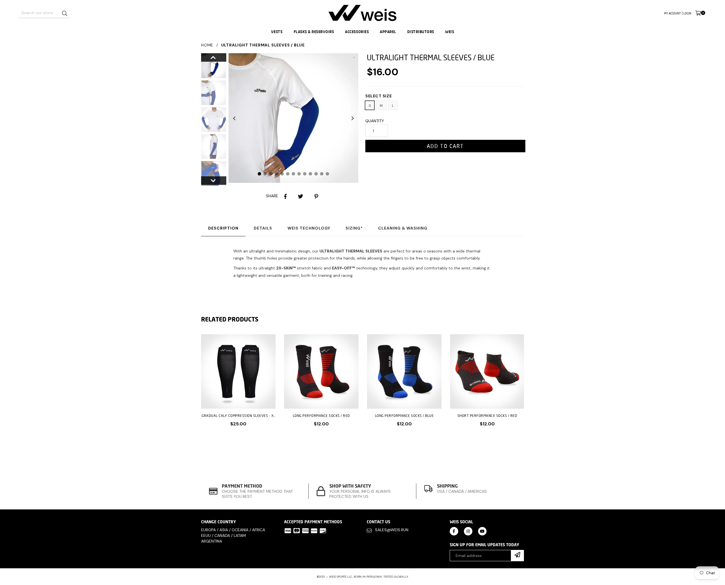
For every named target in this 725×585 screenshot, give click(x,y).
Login (687, 13)
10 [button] (310, 173)
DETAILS (263, 228)
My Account (672, 13)
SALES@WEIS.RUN (391, 529)
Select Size (378, 95)
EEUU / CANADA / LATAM (223, 535)
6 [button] (287, 173)
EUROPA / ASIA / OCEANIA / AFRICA (233, 529)
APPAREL (388, 31)
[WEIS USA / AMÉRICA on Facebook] (454, 530)
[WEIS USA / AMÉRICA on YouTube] (482, 530)
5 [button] (282, 173)
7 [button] (293, 173)
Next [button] (352, 118)
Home (207, 45)
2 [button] (265, 173)
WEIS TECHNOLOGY (308, 228)
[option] (209, 66)
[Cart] (698, 12)
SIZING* (354, 228)
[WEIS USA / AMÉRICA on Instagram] (468, 530)
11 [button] (316, 173)
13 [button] (327, 173)
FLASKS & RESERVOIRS (314, 31)
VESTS (277, 31)
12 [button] (321, 173)
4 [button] (276, 173)
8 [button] (299, 173)
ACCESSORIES (357, 31)
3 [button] (270, 173)
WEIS (449, 31)
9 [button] (304, 173)
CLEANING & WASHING (402, 228)
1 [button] (259, 173)
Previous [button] (234, 118)
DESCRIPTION (223, 228)
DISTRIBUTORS (420, 31)
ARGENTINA (211, 541)
